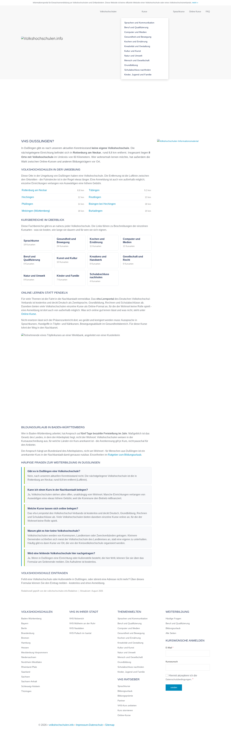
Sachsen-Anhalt (29, 681)
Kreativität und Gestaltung (137, 46)
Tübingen (94, 190)
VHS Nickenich (76, 618)
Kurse (144, 11)
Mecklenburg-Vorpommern (34, 652)
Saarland (25, 672)
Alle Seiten (171, 633)
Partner (121, 700)
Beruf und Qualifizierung (136, 27)
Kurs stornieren (125, 710)
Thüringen (26, 691)
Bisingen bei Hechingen (102, 204)
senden (173, 687)
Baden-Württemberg (31, 618)
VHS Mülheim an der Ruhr (82, 623)
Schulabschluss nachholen (137, 70)
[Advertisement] (115, 103)
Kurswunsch (172, 661)
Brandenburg (27, 633)
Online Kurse (195, 11)
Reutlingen (95, 197)
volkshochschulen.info (61, 725)
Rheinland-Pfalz (29, 667)
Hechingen (28, 197)
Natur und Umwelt (133, 55)
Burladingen (95, 210)
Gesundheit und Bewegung (137, 37)
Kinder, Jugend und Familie (137, 74)
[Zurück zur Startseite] (52, 42)
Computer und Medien (135, 32)
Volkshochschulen (108, 11)
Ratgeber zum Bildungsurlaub (124, 454)
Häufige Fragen (173, 618)
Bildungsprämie (125, 695)
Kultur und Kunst (132, 51)
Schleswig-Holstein (30, 686)
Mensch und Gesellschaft (136, 60)
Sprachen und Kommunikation (139, 22)
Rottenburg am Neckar (34, 190)
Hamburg (25, 642)
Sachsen (25, 676)
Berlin (24, 628)
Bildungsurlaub (125, 691)
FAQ (208, 11)
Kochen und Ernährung (135, 41)
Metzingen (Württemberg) (36, 210)
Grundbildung (131, 65)
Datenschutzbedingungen (178, 679)
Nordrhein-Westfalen (31, 662)
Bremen (25, 638)
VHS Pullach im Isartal (80, 633)
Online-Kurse (28, 314)
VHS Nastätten (76, 628)
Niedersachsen (28, 657)
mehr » (195, 3)
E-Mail (169, 647)
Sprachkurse (178, 11)
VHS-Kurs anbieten (127, 705)
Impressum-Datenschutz (89, 725)
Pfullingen (27, 204)
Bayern (24, 623)
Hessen (25, 647)
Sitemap (109, 725)
